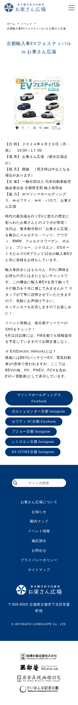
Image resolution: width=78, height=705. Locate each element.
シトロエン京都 (33, 441)
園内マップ (39, 521)
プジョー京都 (31, 431)
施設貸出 (39, 541)
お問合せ (39, 550)
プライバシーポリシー (39, 560)
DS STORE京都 (33, 452)
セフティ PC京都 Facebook (34, 421)
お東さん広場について (39, 502)
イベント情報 (39, 531)
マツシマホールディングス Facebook (39, 398)
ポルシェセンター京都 (38, 411)
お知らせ (39, 512)
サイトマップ (39, 570)
